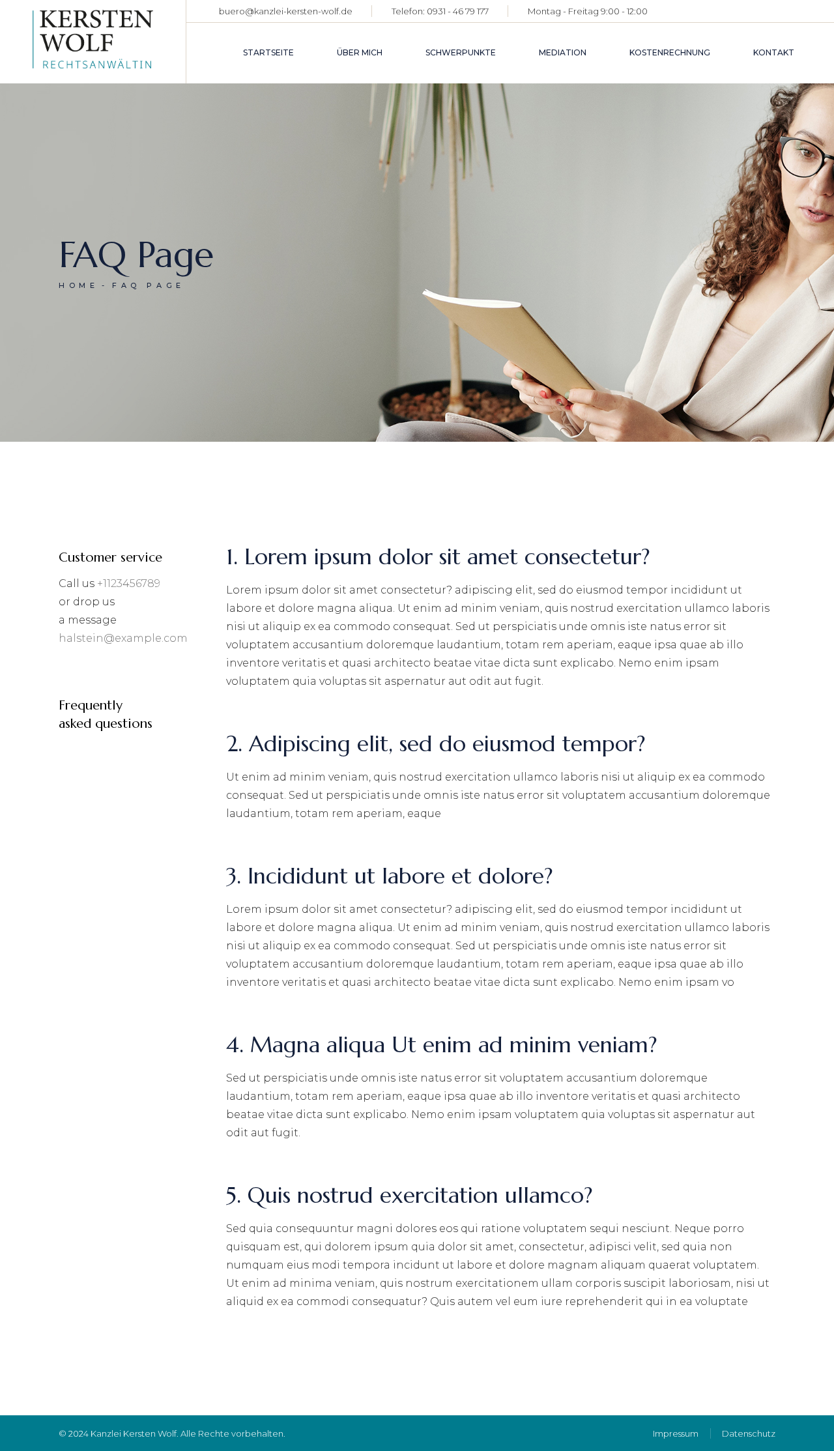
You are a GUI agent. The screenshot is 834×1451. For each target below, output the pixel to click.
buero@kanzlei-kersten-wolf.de (285, 11)
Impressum (675, 1433)
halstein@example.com (123, 638)
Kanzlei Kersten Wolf (134, 1433)
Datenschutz (748, 1433)
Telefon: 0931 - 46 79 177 (440, 11)
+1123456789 (128, 583)
